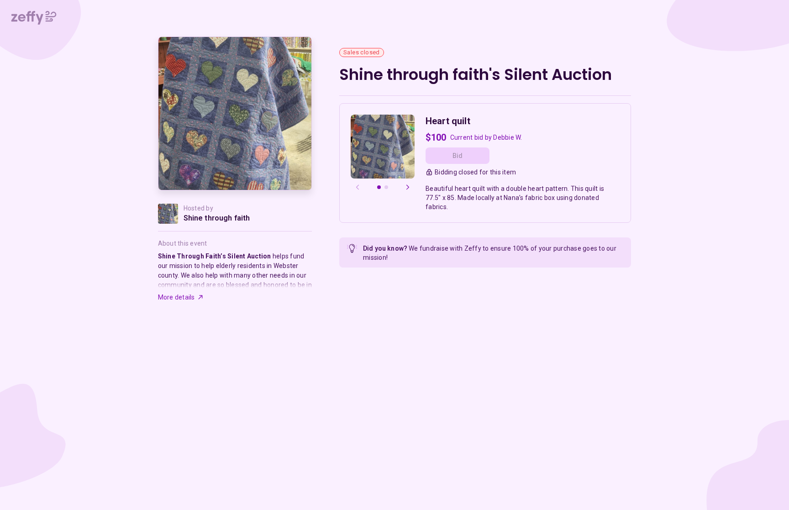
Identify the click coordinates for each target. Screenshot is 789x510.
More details (176, 297)
